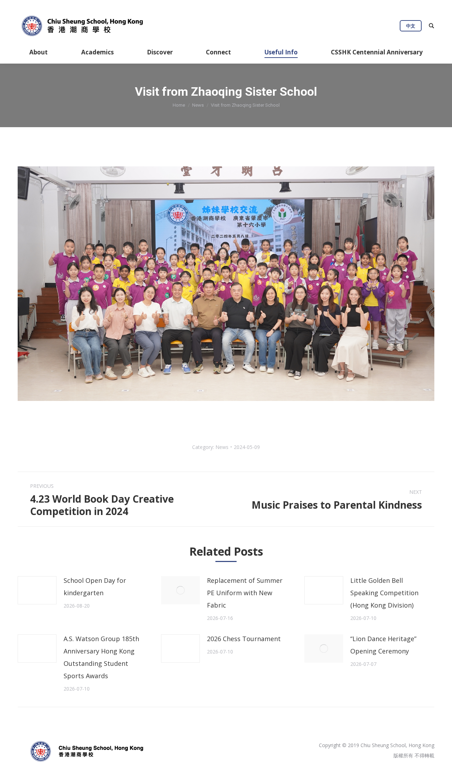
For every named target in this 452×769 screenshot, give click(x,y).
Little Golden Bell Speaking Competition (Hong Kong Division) (384, 592)
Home (179, 105)
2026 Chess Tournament (244, 638)
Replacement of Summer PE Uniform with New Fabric (244, 592)
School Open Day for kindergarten (95, 586)
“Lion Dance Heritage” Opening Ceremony (383, 644)
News (198, 105)
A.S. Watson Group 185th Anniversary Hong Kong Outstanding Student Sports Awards (101, 657)
